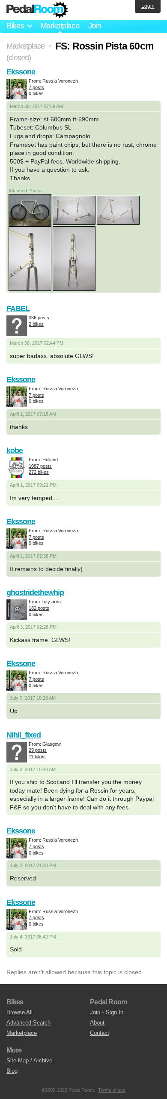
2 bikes (36, 324)
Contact (99, 1033)
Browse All (19, 1012)
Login (148, 6)
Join (94, 25)
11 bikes (37, 756)
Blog (12, 1071)
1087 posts (40, 466)
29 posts (38, 750)
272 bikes (39, 472)
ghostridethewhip (35, 592)
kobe (14, 450)
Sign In (114, 1012)
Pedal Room (37, 10)
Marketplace (60, 25)
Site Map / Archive (29, 1060)
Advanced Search (28, 1022)
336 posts (39, 317)
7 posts (36, 87)
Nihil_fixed (23, 735)
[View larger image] (30, 209)
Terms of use (111, 1090)
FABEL (18, 308)
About (97, 1022)
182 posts (39, 608)
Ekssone (20, 72)
